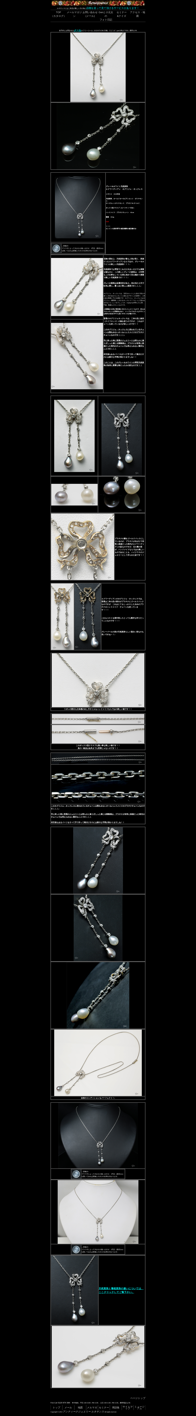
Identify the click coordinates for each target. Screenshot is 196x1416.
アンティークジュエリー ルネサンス (83, 1411)
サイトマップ (128, 1407)
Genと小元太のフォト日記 (106, 16)
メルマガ (92, 1407)
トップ (56, 1407)
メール (77, 30)
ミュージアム (139, 1407)
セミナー (104, 1407)
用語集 (115, 1407)
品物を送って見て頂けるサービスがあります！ (112, 8)
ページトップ (137, 1398)
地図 (80, 1407)
